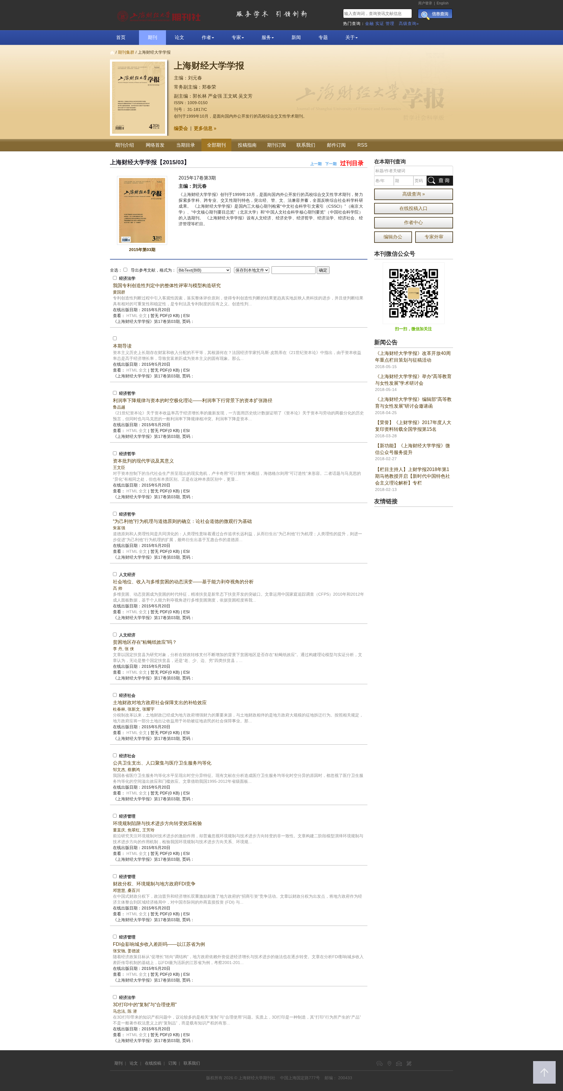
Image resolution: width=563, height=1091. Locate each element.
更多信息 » (205, 128)
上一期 (316, 164)
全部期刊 (216, 145)
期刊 (152, 37)
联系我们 (305, 145)
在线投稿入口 (413, 208)
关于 (350, 37)
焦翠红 (134, 830)
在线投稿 (153, 1063)
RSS (362, 145)
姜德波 (134, 950)
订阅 (172, 1063)
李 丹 (117, 648)
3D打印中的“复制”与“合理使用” (145, 1004)
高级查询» (409, 23)
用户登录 (425, 3)
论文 (179, 37)
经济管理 (127, 816)
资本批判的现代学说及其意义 (143, 460)
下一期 (331, 164)
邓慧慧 (119, 890)
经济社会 (127, 695)
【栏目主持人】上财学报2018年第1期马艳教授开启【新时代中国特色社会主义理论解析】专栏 (412, 476)
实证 (379, 23)
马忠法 (119, 1011)
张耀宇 (148, 709)
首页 (121, 37)
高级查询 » (413, 194)
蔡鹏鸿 (134, 769)
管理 (390, 23)
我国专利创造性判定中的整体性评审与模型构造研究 (167, 285)
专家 (236, 37)
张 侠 (129, 648)
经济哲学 (127, 393)
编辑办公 (393, 236)
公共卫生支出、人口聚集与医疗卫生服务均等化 (162, 762)
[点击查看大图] (142, 210)
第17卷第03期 (146, 321)
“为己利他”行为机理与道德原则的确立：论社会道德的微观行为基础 (182, 521)
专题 (323, 37)
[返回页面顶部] (544, 1072)
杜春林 (119, 709)
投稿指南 (247, 145)
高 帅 (117, 588)
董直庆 (119, 830)
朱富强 (119, 528)
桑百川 (134, 890)
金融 (369, 23)
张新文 (134, 709)
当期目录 (185, 145)
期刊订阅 (276, 145)
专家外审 (434, 236)
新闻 (296, 37)
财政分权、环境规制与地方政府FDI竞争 (154, 883)
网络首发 (155, 145)
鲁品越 (119, 407)
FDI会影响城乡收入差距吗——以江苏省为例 (159, 944)
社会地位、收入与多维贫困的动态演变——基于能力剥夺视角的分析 (183, 581)
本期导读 (122, 345)
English (443, 3)
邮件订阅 (336, 145)
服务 (266, 37)
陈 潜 (132, 1011)
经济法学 (127, 278)
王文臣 (119, 467)
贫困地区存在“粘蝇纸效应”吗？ (145, 642)
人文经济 (127, 574)
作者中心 (413, 222)
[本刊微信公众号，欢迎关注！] (414, 293)
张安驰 (119, 950)
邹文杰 (119, 769)
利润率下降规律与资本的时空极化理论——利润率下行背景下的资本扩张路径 (192, 400)
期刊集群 (126, 52)
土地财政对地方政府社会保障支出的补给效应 (160, 702)
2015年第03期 (142, 249)
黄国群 (119, 292)
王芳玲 (148, 830)
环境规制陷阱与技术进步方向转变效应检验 (157, 823)
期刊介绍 (124, 145)
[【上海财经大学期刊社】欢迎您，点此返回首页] (159, 14)
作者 (206, 37)
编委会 (181, 128)
